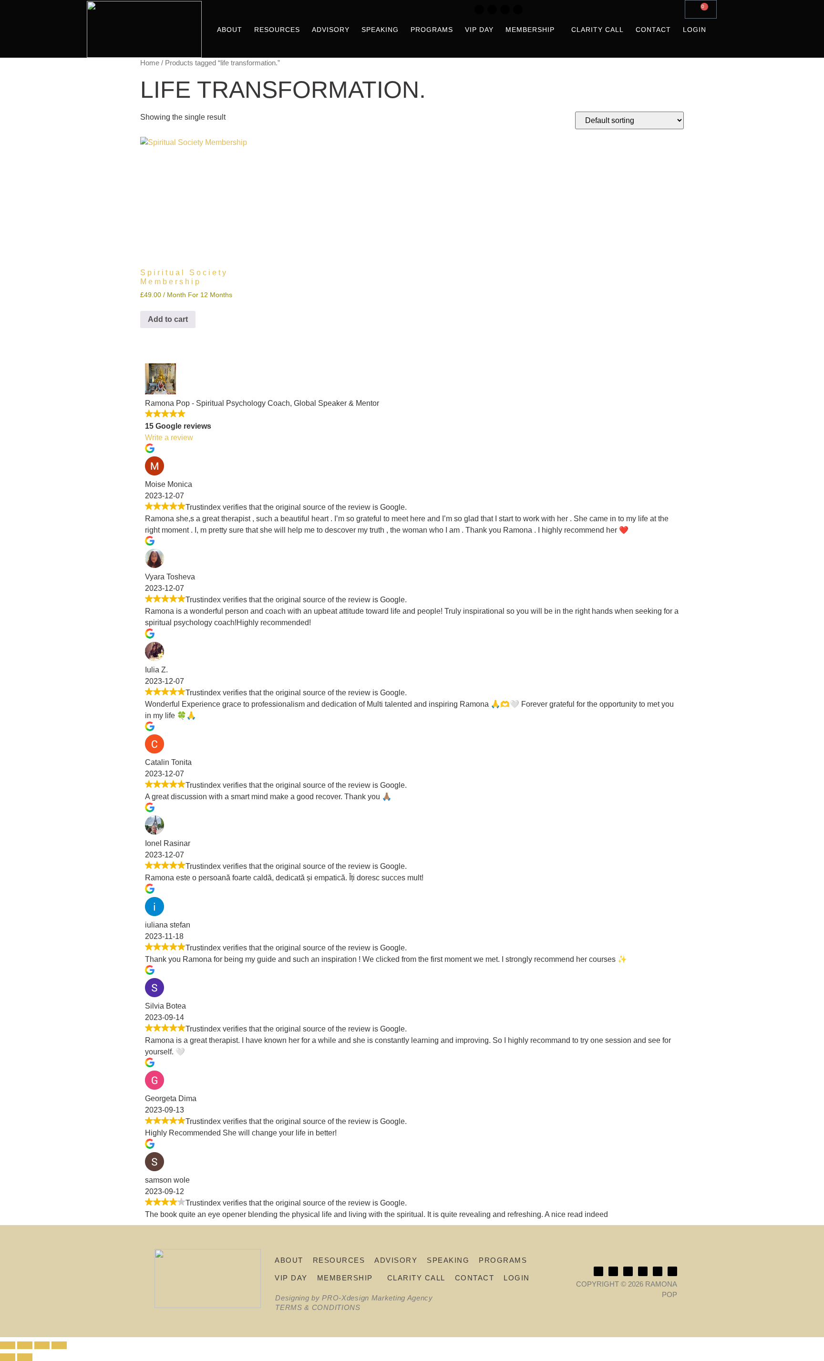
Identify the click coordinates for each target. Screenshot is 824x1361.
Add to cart (168, 319)
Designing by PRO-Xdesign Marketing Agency (354, 1298)
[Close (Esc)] (59, 1345)
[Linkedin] (492, 9)
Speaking (380, 29)
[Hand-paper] (518, 9)
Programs (432, 29)
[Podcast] (505, 9)
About (229, 29)
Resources (277, 29)
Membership (530, 29)
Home (149, 63)
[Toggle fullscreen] (24, 1345)
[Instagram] (453, 9)
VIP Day (479, 29)
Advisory (331, 29)
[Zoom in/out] (7, 1345)
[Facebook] (466, 9)
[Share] (42, 1345)
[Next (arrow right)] (24, 1357)
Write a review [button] (169, 437)
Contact (653, 29)
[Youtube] (479, 9)
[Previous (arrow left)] (7, 1357)
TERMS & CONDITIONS (317, 1307)
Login (694, 29)
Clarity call (597, 29)
